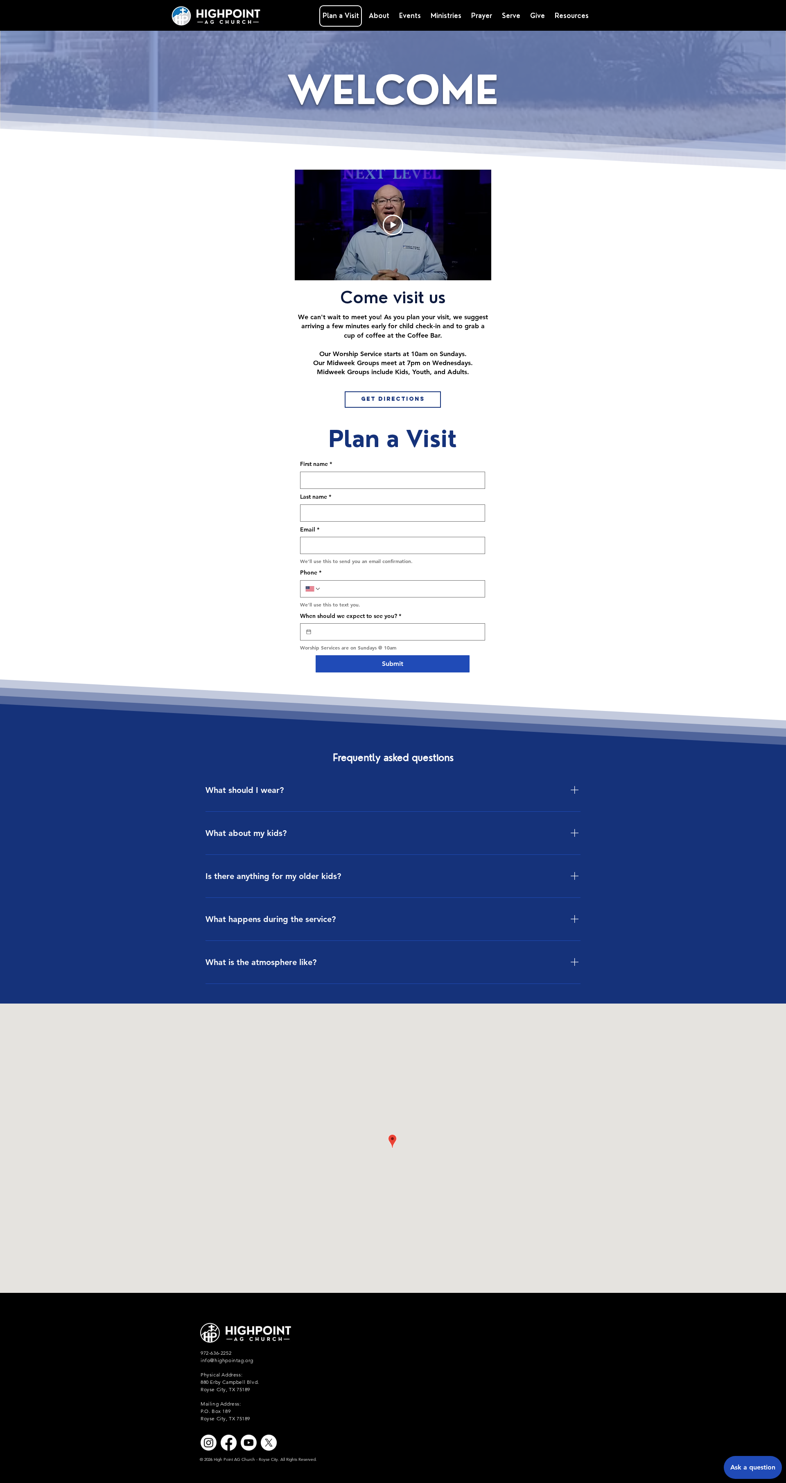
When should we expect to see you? (350, 616)
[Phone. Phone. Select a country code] (313, 589)
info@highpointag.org (227, 1360)
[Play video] (393, 225)
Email (309, 529)
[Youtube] (249, 1443)
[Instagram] (209, 1443)
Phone (310, 572)
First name (316, 464)
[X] (269, 1443)
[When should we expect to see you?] (308, 632)
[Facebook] (229, 1443)
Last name (315, 496)
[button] (446, 16)
